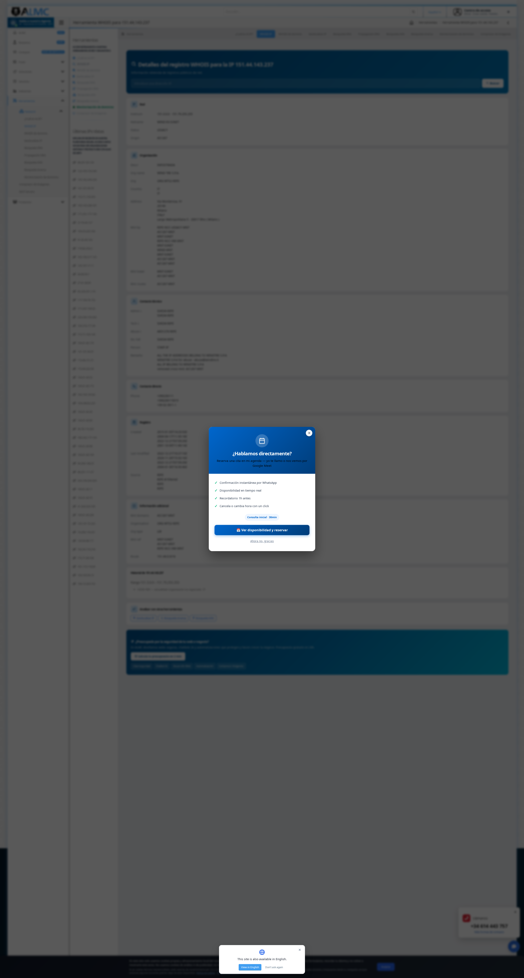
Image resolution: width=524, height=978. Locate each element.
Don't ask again (274, 967)
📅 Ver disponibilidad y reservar (262, 530)
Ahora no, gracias (262, 541)
